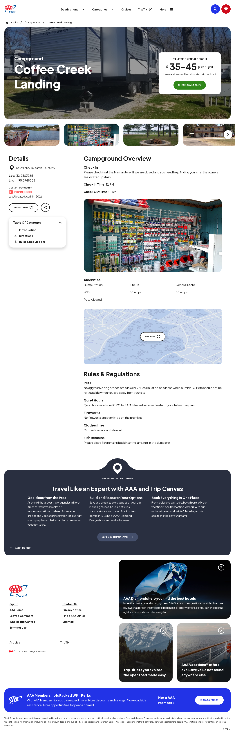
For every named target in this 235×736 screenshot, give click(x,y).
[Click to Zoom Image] (31, 135)
